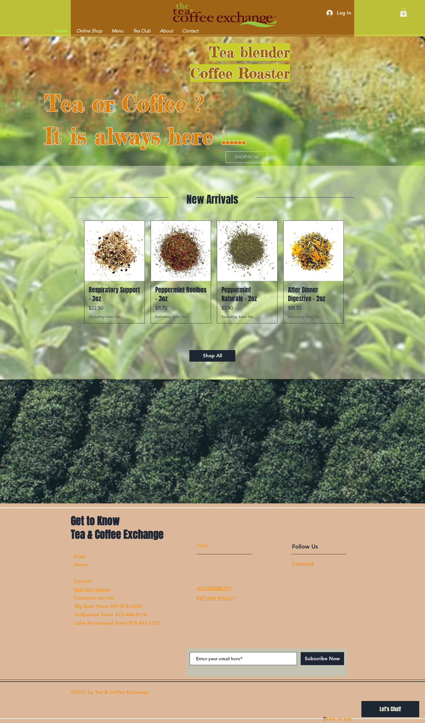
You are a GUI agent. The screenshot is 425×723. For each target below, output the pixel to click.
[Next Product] (352, 271)
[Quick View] (114, 251)
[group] (214, 272)
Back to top (338, 719)
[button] (403, 12)
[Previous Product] (75, 271)
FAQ (202, 546)
